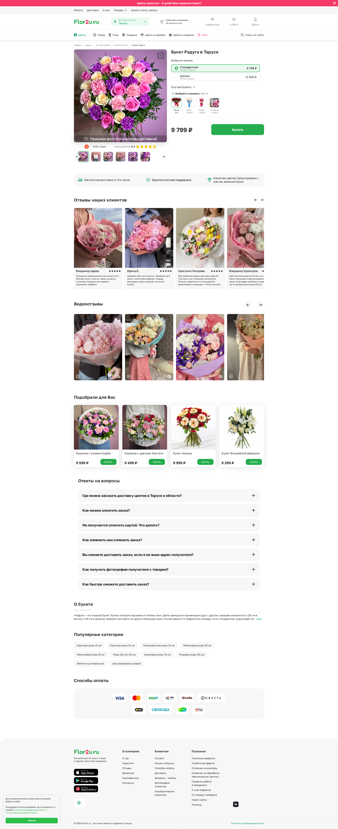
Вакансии (128, 773)
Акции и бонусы (164, 763)
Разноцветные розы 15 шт (159, 645)
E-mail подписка (201, 789)
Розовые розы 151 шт (192, 654)
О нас (106, 10)
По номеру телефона (204, 794)
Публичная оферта (203, 763)
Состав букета (181, 87)
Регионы (197, 804)
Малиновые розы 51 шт (91, 654)
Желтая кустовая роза (90, 663)
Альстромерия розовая (126, 663)
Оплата (78, 10)
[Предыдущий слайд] (77, 156)
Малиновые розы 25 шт (197, 645)
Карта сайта (199, 799)
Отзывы (120, 10)
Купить (237, 130)
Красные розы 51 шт (122, 645)
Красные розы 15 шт (89, 645)
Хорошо (32, 820)
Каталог (159, 758)
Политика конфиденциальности (247, 823)
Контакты (128, 782)
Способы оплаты (164, 768)
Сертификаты (130, 777)
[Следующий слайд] (163, 156)
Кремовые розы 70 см (157, 654)
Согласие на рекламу (204, 768)
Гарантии (128, 763)
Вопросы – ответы (165, 777)
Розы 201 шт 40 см (124, 654)
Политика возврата (203, 758)
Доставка (93, 10)
